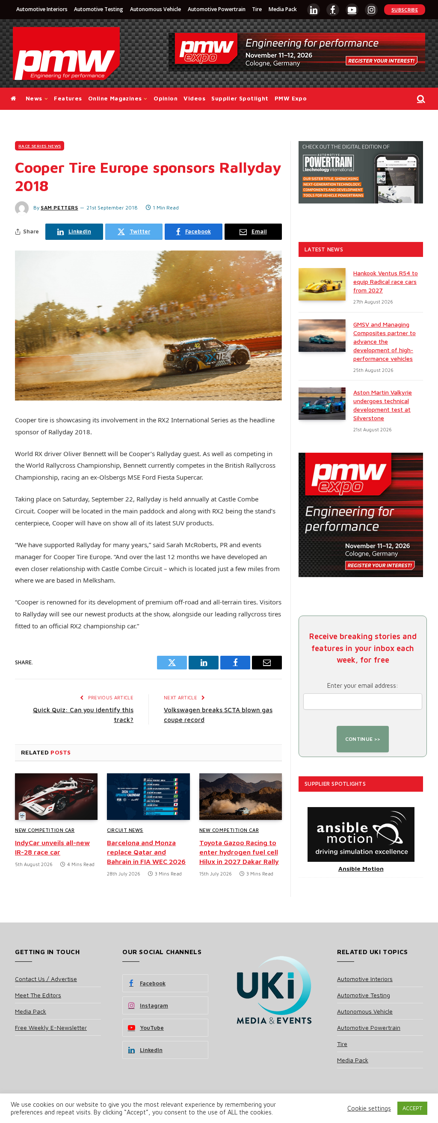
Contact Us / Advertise (46, 978)
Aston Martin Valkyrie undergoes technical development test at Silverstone (382, 405)
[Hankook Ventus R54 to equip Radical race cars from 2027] (322, 284)
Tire (257, 9)
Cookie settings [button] (369, 1108)
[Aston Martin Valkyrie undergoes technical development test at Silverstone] (322, 403)
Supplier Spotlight (239, 98)
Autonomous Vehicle (155, 9)
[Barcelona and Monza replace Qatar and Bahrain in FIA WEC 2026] (148, 796)
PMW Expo (291, 98)
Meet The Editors (38, 995)
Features (68, 98)
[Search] (420, 99)
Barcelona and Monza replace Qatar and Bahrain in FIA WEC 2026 (146, 852)
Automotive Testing (98, 9)
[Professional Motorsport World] (66, 53)
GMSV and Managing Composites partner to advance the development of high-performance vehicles (384, 341)
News (34, 98)
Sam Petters (59, 207)
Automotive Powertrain (217, 9)
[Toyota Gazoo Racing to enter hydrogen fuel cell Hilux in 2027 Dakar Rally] (240, 796)
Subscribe (404, 9)
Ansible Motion (361, 868)
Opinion (166, 98)
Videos (194, 98)
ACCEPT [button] (412, 1108)
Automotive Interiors (42, 9)
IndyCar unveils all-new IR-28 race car (52, 847)
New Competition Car (44, 830)
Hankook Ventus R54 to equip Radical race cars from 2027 (385, 281)
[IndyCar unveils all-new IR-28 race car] (56, 796)
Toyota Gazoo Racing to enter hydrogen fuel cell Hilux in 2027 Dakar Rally (239, 852)
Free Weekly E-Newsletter (51, 1027)
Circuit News (125, 830)
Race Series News (39, 145)
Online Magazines (115, 98)
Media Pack (283, 9)
